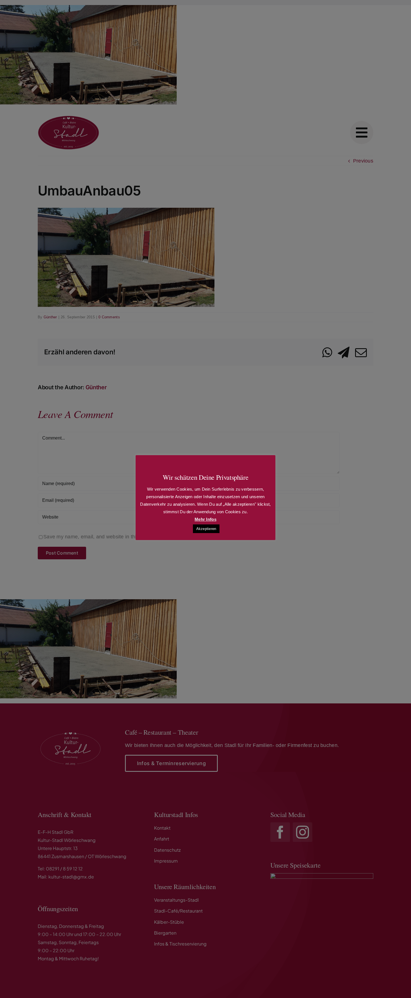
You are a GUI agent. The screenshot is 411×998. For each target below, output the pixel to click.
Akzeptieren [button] (206, 529)
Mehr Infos (205, 519)
